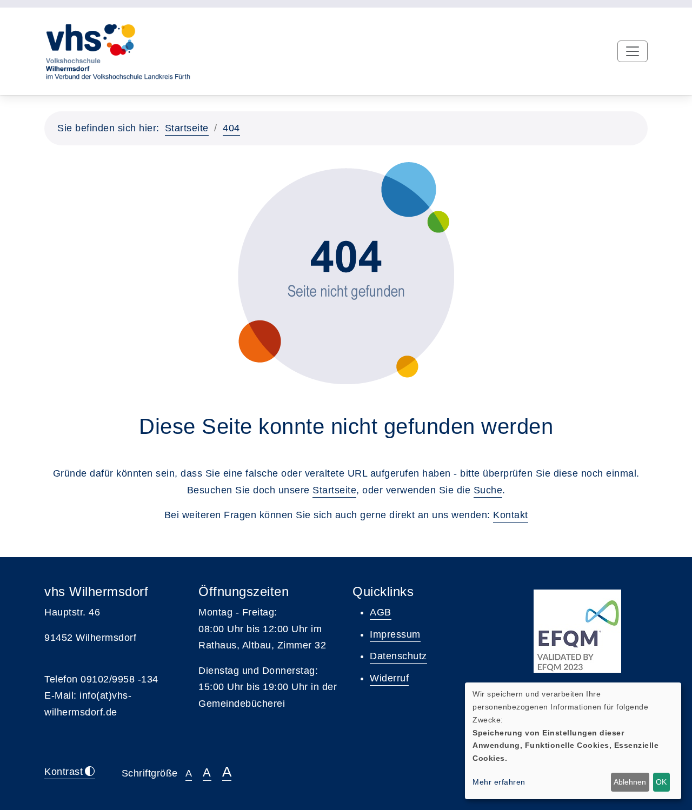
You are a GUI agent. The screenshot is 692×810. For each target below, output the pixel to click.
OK (661, 782)
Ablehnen (630, 782)
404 (231, 128)
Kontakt (510, 515)
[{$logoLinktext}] (117, 51)
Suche (488, 490)
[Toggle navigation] (632, 51)
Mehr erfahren (499, 782)
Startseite (187, 128)
